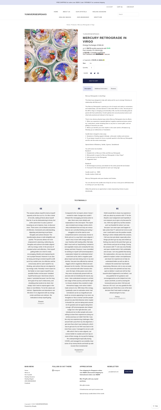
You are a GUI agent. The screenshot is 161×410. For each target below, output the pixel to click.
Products (73, 24)
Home (56, 11)
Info (101, 50)
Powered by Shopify (30, 406)
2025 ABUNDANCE (83, 17)
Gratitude (98, 17)
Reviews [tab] (113, 88)
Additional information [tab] (101, 88)
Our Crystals (81, 11)
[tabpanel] (109, 143)
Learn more (107, 54)
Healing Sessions (99, 11)
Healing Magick (65, 17)
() (120, 7)
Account (109, 7)
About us (66, 11)
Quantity (85, 67)
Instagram (57, 370)
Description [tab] (88, 88)
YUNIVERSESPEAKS (91, 34)
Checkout (130, 7)
